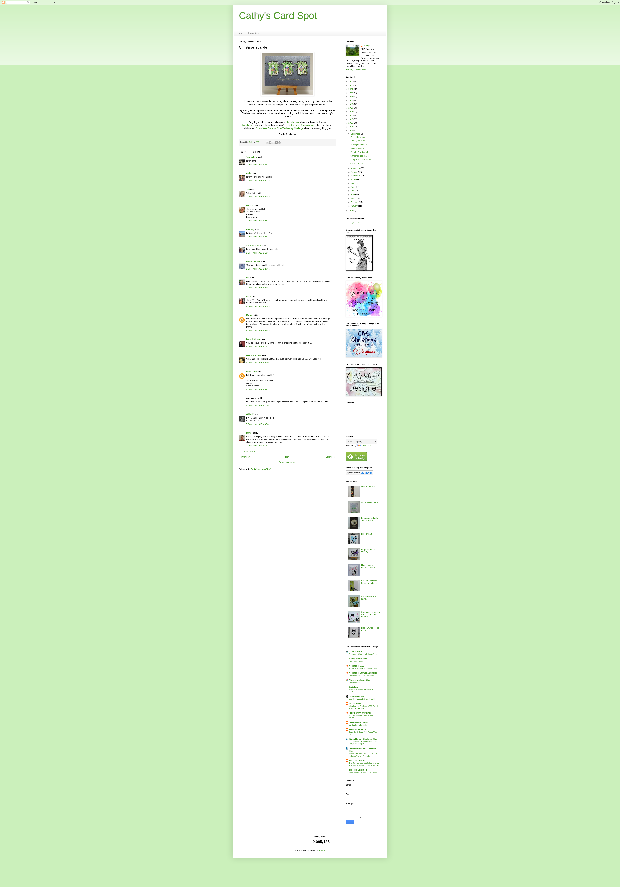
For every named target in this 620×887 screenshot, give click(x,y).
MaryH (249, 433)
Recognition (253, 33)
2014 (350, 127)
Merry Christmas (357, 137)
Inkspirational (248, 125)
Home (239, 33)
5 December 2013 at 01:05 (258, 362)
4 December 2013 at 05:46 (258, 306)
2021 (350, 100)
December (355, 134)
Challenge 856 (354, 682)
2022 (350, 96)
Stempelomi (251, 157)
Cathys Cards (354, 222)
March (354, 198)
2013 (350, 130)
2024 (350, 89)
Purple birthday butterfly (368, 550)
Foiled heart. (366, 534)
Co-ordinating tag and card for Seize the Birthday (370, 614)
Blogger (321, 850)
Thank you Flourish (358, 145)
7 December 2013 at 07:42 (258, 424)
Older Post (330, 457)
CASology (353, 687)
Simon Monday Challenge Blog (363, 739)
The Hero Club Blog (358, 770)
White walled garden (370, 502)
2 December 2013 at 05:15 (258, 237)
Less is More (293, 122)
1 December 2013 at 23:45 (258, 165)
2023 (350, 93)
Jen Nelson (251, 371)
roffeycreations (253, 262)
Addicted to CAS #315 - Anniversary (363, 668)
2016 (350, 119)
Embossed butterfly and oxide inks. (369, 519)
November (355, 168)
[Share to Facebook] (276, 142)
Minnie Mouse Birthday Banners (368, 566)
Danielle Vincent (253, 339)
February (355, 202)
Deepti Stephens (253, 355)
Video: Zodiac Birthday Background (363, 772)
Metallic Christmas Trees (361, 152)
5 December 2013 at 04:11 (257, 389)
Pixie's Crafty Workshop (360, 713)
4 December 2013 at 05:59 (258, 330)
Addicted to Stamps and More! (363, 673)
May (353, 191)
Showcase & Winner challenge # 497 (363, 654)
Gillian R (250, 414)
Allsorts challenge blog (359, 680)
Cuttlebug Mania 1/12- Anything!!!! (362, 699)
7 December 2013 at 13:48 (258, 446)
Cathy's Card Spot (278, 15)
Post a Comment (250, 451)
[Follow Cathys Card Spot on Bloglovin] (359, 474)
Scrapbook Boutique (358, 722)
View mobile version (287, 462)
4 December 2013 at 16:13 (258, 347)
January (354, 206)
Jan (248, 189)
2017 (350, 115)
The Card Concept (357, 760)
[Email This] (267, 142)
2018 (350, 111)
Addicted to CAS (356, 666)
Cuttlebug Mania (356, 696)
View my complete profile (356, 70)
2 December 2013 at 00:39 (258, 181)
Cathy (367, 46)
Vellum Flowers (368, 487)
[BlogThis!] (270, 142)
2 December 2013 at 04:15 (258, 221)
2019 (350, 108)
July (353, 183)
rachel (249, 173)
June (353, 187)
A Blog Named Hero (358, 659)
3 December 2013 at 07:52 (258, 287)
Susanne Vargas (253, 245)
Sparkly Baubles (357, 141)
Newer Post (245, 457)
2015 (350, 123)
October (354, 172)
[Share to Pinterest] (279, 142)
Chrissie (250, 205)
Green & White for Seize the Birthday (369, 582)
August (354, 179)
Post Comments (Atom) (261, 469)
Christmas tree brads (359, 156)
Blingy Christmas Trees (360, 160)
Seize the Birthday (357, 729)
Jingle (249, 296)
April (353, 195)
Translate (367, 446)
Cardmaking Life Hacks (358, 725)
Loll (247, 277)
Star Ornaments (357, 148)
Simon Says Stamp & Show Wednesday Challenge (279, 128)
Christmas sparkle (358, 163)
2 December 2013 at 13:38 (258, 253)
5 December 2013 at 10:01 (258, 405)
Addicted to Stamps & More (302, 125)
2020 (350, 104)
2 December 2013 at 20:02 (258, 269)
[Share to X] (273, 142)
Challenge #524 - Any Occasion (361, 675)
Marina (249, 315)
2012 (350, 211)
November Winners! (357, 661)
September (356, 176)
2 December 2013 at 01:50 (258, 196)
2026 (350, 81)
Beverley (250, 229)
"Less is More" (356, 652)
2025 (350, 85)
